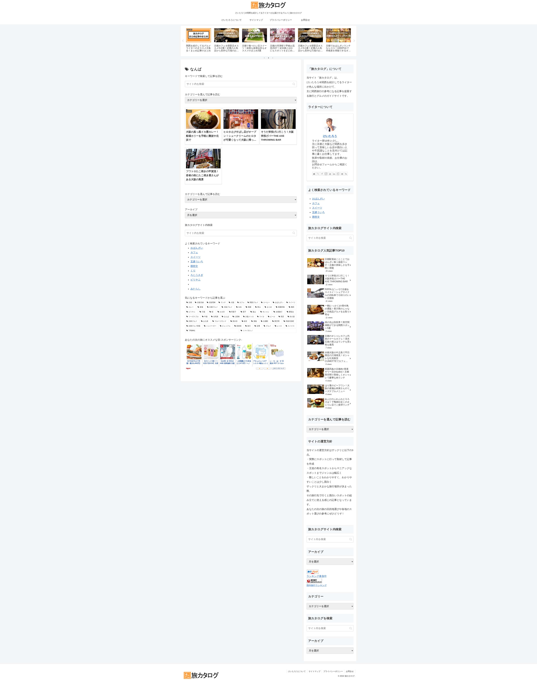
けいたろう (330, 136)
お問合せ (350, 671)
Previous (182, 40)
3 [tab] (272, 58)
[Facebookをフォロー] (322, 174)
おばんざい (196, 248)
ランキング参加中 (317, 576)
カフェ (194, 252)
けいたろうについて (297, 671)
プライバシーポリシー (333, 671)
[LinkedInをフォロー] (334, 174)
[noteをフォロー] (338, 174)
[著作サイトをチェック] (314, 174)
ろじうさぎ (196, 275)
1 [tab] (264, 58)
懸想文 (194, 266)
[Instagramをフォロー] (326, 174)
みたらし (195, 288)
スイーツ (195, 257)
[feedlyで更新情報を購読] (342, 174)
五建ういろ (196, 261)
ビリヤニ (195, 279)
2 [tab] (268, 58)
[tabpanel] (198, 40)
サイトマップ (314, 671)
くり (193, 270)
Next (354, 40)
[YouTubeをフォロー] (330, 174)
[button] (293, 84)
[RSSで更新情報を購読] (346, 174)
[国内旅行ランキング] (314, 580)
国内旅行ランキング (317, 585)
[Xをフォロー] (318, 174)
